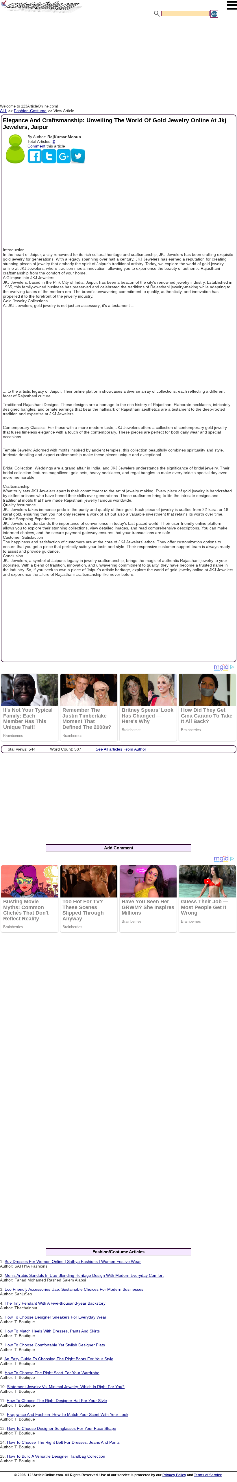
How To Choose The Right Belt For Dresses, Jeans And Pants (63, 1442)
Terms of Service (208, 1475)
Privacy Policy (174, 1475)
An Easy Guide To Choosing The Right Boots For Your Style (58, 1359)
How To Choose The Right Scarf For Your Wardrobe (52, 1372)
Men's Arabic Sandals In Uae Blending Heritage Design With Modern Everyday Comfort (84, 1275)
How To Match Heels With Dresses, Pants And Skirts (52, 1331)
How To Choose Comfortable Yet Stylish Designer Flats (55, 1345)
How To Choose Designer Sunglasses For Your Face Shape (61, 1428)
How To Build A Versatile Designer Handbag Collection (56, 1456)
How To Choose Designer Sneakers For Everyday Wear (55, 1317)
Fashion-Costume (30, 110)
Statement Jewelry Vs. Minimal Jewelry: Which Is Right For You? (66, 1386)
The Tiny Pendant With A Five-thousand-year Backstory (55, 1303)
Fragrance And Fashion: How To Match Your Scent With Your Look (67, 1414)
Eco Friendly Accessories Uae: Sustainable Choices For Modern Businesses (74, 1289)
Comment (36, 146)
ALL (3, 110)
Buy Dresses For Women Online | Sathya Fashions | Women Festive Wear (73, 1261)
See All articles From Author (121, 749)
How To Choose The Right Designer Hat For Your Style (57, 1400)
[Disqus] (118, 1012)
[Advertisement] (118, 61)
